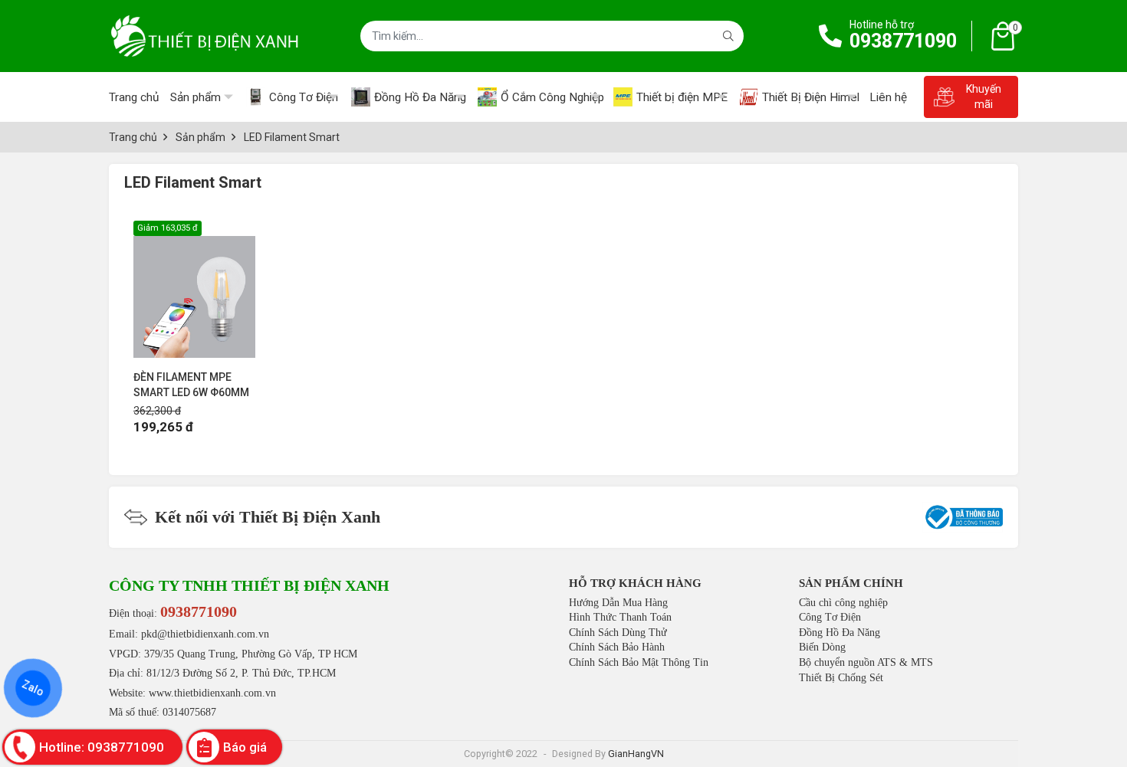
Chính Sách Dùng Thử (618, 632)
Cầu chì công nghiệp (843, 602)
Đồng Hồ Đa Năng (839, 632)
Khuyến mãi (983, 96)
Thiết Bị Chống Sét (841, 677)
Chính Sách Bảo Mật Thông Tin (638, 662)
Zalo (32, 688)
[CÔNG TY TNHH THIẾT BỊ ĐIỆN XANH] (205, 36)
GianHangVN (636, 753)
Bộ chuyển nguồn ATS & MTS (866, 662)
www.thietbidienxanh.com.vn (212, 693)
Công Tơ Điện (830, 617)
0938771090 (903, 41)
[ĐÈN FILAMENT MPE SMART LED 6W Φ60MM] (194, 289)
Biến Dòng (822, 647)
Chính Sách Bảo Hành (617, 647)
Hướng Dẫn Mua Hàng (618, 602)
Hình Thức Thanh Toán (620, 617)
